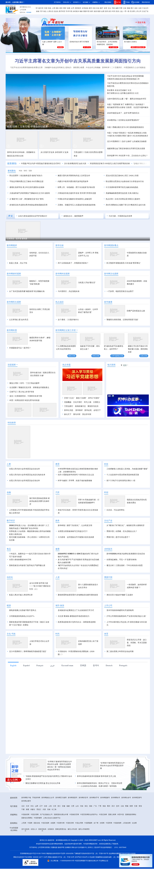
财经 (61, 8)
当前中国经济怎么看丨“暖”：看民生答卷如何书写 (126, 99)
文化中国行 (77, 402)
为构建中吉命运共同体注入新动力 (57, 67)
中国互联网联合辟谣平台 (89, 814)
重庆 (108, 806)
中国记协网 (103, 814)
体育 (105, 8)
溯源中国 (86, 11)
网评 (64, 8)
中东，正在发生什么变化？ (137, 155)
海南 (104, 806)
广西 (99, 806)
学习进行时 (40, 8)
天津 (27, 806)
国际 (57, 8)
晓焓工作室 (71, 356)
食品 (44, 11)
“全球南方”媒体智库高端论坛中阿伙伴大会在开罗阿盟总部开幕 (112, 765)
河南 (81, 806)
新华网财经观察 (14, 274)
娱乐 (110, 11)
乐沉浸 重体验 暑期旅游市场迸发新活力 (73, 616)
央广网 (96, 823)
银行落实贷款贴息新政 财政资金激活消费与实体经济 (39, 501)
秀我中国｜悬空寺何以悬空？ (118, 537)
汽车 (41, 11)
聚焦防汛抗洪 (93, 406)
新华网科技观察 (62, 274)
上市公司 (138, 11)
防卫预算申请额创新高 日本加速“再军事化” (124, 263)
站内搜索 (136, 2)
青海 (140, 806)
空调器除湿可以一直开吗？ (20, 348)
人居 (57, 577)
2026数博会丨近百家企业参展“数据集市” (123, 120)
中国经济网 (70, 823)
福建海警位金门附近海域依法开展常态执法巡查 (126, 148)
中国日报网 (45, 823)
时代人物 (87, 402)
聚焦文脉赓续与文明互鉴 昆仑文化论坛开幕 (42, 783)
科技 (94, 8)
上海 (50, 806)
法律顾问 (68, 847)
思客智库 (78, 8)
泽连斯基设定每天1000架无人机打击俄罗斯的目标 (110, 163)
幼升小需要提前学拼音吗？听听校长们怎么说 (76, 475)
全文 (129, 90)
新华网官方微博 (61, 797)
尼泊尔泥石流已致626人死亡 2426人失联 (122, 175)
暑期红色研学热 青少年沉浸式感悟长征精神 (26, 187)
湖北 (86, 806)
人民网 (23, 823)
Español (26, 665)
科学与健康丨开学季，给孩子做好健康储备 (75, 480)
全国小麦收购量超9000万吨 (20, 559)
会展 (102, 11)
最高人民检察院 (84, 829)
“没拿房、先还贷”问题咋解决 (137, 107)
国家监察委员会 (60, 829)
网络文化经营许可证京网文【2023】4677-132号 (30, 857)
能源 (99, 11)
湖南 (90, 806)
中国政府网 (25, 814)
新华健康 (108, 302)
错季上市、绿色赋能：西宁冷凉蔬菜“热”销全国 (76, 187)
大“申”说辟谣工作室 (117, 356)
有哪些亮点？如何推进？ (135, 104)
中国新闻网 (117, 823)
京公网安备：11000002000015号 (63, 860)
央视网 (53, 823)
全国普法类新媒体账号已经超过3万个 (73, 531)
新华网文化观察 (111, 274)
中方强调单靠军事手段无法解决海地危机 (122, 187)
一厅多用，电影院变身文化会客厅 (120, 291)
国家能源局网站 (130, 814)
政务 (136, 8)
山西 (36, 806)
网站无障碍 (108, 2)
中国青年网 (60, 823)
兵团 (44, 809)
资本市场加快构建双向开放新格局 (120, 610)
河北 (32, 806)
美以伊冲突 (86, 414)
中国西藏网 (88, 823)
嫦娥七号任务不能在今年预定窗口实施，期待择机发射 (138, 349)
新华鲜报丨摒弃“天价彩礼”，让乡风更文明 (75, 525)
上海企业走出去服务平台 (51, 818)
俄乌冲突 (76, 414)
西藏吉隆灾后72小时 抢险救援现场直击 (128, 127)
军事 (120, 8)
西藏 (126, 806)
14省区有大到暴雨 (114, 136)
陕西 (131, 806)
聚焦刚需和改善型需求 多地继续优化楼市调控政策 (78, 595)
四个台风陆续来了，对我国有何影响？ (73, 263)
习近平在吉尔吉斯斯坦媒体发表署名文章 (26, 67)
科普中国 (120, 814)
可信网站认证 (103, 860)
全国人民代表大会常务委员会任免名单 (24, 480)
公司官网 (23, 9)
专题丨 (110, 104)
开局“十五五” (69, 398)
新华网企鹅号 (26, 801)
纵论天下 (67, 414)
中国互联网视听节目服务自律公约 (87, 860)
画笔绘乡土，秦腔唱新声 (73, 216)
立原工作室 (143, 356)
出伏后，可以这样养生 (116, 510)
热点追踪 (59, 302)
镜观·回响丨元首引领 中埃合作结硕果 (27, 126)
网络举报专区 (146, 2)
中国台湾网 (79, 823)
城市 (91, 11)
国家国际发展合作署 (61, 814)
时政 (49, 8)
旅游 (95, 11)
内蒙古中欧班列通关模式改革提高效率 (73, 181)
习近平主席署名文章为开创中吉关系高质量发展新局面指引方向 (78, 60)
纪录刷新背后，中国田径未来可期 (28, 396)
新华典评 (79, 410)
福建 (68, 806)
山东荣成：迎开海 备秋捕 (17, 239)
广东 (95, 806)
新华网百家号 (137, 797)
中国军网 (109, 823)
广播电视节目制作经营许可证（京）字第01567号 (91, 853)
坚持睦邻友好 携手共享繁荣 (79, 41)
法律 (139, 8)
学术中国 (69, 11)
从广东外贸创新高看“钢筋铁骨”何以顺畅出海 (27, 291)
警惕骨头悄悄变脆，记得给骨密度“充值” (122, 319)
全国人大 (34, 829)
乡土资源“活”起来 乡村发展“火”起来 (54, 152)
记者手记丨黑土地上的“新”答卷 (21, 392)
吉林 (45, 806)
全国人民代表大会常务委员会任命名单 (24, 469)
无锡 (48, 809)
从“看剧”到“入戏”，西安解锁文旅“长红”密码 (26, 199)
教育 (90, 8)
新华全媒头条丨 (36, 372)
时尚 (113, 11)
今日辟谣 (61, 537)
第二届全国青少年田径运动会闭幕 (120, 651)
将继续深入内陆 (140, 133)
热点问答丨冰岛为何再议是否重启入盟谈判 (123, 199)
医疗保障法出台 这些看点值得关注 (121, 93)
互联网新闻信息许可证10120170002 (33, 853)
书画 (113, 8)
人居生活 (50, 11)
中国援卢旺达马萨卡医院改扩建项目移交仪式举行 (41, 163)
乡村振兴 (76, 11)
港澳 (68, 8)
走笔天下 (97, 410)
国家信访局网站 (26, 818)
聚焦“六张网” (81, 398)
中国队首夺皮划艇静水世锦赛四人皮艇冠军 (75, 199)
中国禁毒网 (38, 818)
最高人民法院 (72, 829)
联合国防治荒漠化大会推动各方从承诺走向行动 (125, 181)
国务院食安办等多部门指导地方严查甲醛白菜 (27, 565)
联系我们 (47, 847)
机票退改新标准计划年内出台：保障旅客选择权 (77, 622)
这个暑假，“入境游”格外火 (68, 319)
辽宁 (41, 806)
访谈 (124, 8)
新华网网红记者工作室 (65, 330)
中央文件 (145, 8)
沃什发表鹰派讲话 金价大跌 (75, 163)
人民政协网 (127, 823)
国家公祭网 (112, 814)
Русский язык (67, 665)
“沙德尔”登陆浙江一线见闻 (123, 133)
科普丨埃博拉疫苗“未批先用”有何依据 (24, 400)
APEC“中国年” (94, 398)
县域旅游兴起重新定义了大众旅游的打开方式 (76, 610)
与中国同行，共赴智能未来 (68, 291)
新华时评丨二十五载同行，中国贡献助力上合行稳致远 (123, 67)
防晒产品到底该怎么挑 (136, 311)
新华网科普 (12, 330)
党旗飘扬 (67, 402)
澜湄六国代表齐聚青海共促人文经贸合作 (74, 175)
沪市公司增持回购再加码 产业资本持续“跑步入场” (126, 616)
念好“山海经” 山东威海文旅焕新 (134, 141)
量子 (101, 8)
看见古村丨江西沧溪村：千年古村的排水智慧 (125, 565)
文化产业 (145, 11)
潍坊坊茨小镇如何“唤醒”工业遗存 (120, 595)
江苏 (54, 806)
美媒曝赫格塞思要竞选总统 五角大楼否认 (122, 193)
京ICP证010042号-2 (82, 857)
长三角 (54, 809)
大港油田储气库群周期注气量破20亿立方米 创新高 (29, 193)
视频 (128, 8)
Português (123, 665)
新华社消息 (68, 410)
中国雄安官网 (74, 814)
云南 (122, 806)
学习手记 (87, 47)
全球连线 (85, 8)
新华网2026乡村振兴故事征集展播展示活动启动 (126, 554)
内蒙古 (32, 809)
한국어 (96, 665)
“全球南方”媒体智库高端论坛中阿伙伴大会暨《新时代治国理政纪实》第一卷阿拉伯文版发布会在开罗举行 (59, 765)
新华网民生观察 (14, 302)
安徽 (63, 806)
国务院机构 (42, 829)
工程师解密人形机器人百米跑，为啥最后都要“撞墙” (127, 469)
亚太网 (132, 11)
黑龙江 (39, 809)
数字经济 (62, 11)
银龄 (81, 11)
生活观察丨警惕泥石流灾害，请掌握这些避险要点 (29, 387)
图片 (132, 8)
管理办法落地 (116, 107)
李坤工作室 (95, 356)
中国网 (30, 823)
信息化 (56, 11)
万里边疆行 (68, 406)
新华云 (90, 847)
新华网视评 (12, 245)
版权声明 (61, 847)
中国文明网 (35, 814)
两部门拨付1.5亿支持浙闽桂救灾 (135, 136)
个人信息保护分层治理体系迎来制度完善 (123, 475)
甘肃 (135, 806)
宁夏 (23, 809)
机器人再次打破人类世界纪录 (21, 595)
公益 (121, 11)
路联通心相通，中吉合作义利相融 (86, 67)
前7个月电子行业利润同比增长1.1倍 (121, 480)
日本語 (83, 665)
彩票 (106, 11)
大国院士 (96, 402)
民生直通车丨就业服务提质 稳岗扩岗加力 (25, 175)
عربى (52, 665)
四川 (113, 806)
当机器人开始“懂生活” (86, 282)
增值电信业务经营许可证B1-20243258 (59, 853)
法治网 (134, 823)
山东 (77, 806)
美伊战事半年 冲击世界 (116, 155)
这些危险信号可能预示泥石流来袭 (80, 537)
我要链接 (54, 847)
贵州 (117, 806)
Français (39, 665)
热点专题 (66, 365)
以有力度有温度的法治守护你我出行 (32, 216)
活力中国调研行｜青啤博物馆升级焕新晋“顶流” (27, 651)
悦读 (117, 11)
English (13, 665)
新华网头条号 (126, 797)
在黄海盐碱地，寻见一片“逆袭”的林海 (122, 559)
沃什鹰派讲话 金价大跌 (136, 205)
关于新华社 (57, 2)
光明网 (102, 823)
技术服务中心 (83, 847)
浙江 (59, 806)
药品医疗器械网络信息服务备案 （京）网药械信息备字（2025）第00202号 (116, 857)
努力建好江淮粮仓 (130, 41)
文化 (109, 8)
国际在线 (37, 823)
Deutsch (109, 665)
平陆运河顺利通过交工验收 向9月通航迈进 (26, 181)
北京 (23, 806)
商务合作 (74, 847)
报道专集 (142, 22)
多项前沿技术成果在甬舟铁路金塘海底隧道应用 (28, 205)
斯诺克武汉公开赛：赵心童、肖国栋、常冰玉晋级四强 (137, 642)
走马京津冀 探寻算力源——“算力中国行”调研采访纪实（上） (39, 586)
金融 (37, 11)
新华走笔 (88, 410)
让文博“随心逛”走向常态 (18, 319)
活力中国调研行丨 (114, 141)
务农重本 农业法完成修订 (117, 90)
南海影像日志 (80, 406)
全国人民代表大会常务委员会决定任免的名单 (27, 475)
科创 (97, 8)
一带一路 (126, 11)
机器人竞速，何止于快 (18, 263)
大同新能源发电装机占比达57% (21, 616)
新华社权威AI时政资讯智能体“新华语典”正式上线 (96, 776)
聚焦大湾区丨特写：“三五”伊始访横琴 (24, 383)
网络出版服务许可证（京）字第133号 (61, 857)
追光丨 (12, 396)
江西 (72, 806)
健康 (117, 8)
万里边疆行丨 (79, 152)
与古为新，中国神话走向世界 (120, 216)
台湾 (72, 8)
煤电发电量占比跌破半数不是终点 (22, 610)
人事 (53, 8)
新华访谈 (59, 245)
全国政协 (51, 829)
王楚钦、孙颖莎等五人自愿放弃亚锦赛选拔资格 (76, 205)
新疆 (27, 809)
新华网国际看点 (111, 245)
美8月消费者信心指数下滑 (116, 205)
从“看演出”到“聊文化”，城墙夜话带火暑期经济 (125, 525)
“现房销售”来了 (118, 104)
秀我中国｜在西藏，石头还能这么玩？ (122, 531)
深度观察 (12, 365)
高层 (45, 8)
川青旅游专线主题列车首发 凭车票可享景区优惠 (77, 193)
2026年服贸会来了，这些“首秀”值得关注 (123, 113)
